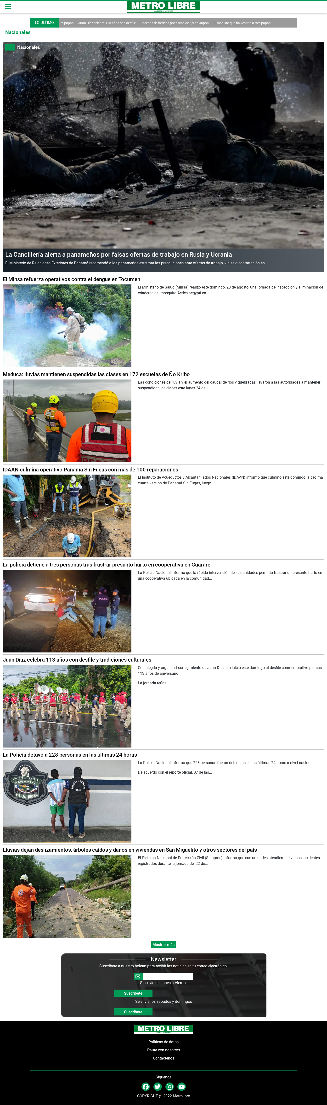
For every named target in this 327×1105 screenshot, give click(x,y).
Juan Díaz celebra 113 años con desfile (73, 23)
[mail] (170, 1086)
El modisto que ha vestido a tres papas (208, 23)
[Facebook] (146, 1086)
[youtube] (182, 1086)
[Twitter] (158, 1086)
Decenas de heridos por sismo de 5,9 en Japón (141, 23)
